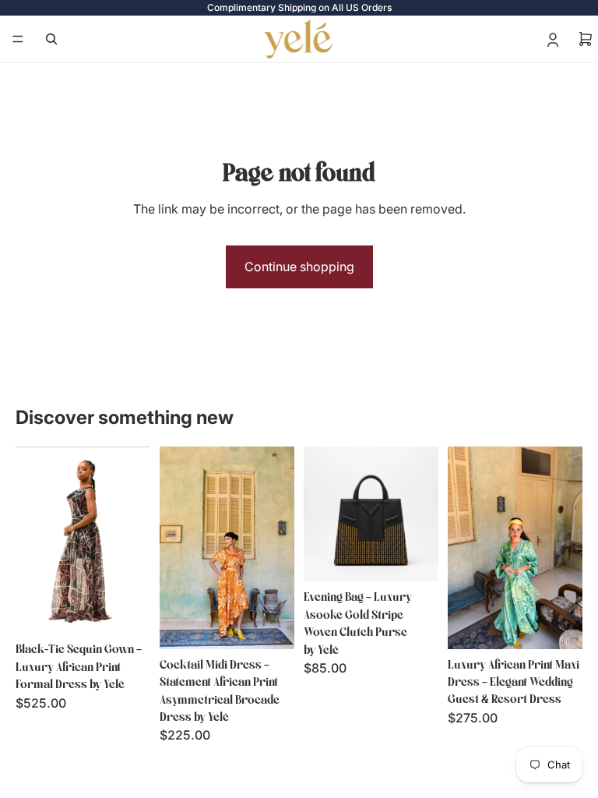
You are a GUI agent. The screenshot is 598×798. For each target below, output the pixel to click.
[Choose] (126, 610)
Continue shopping (299, 266)
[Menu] (18, 39)
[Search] (51, 39)
